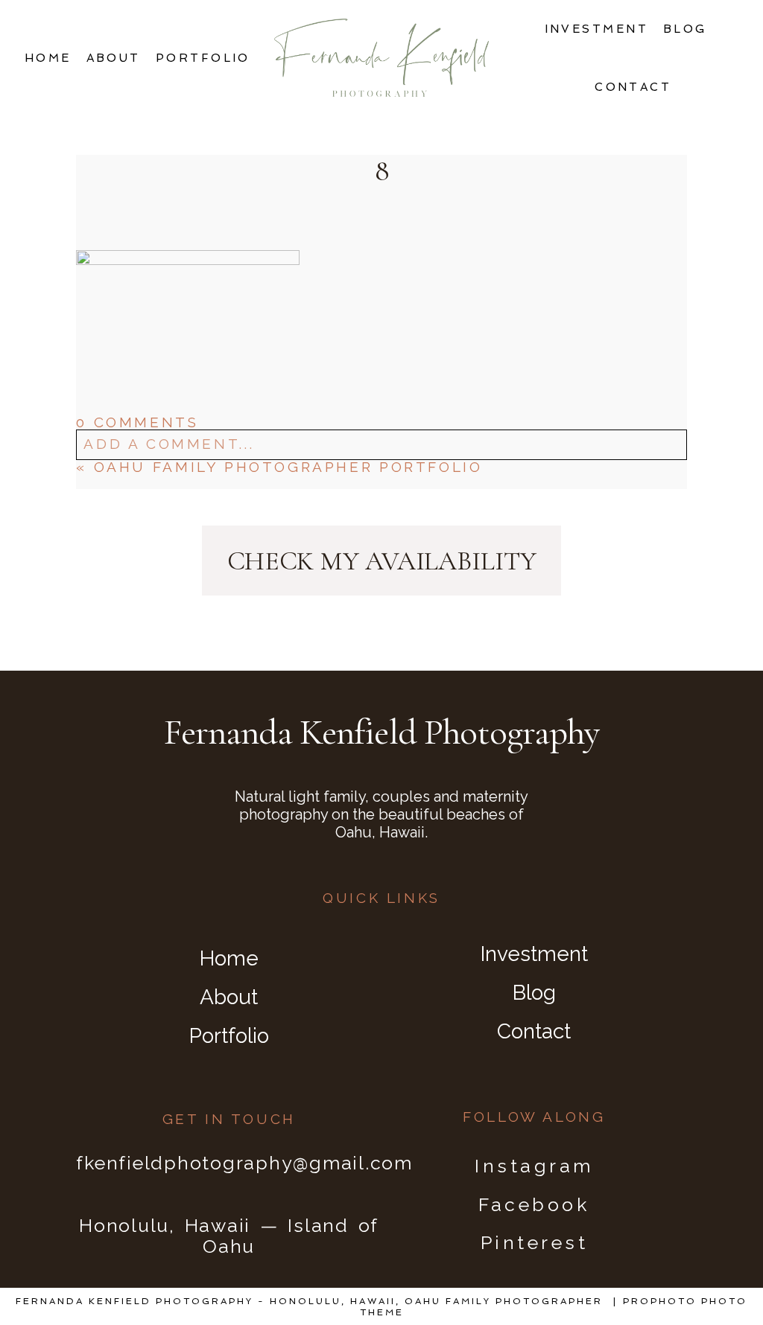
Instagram (534, 1166)
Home (48, 58)
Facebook (533, 1204)
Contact (633, 87)
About (113, 58)
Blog (685, 29)
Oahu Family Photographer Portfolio (288, 467)
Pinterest (535, 1242)
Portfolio (203, 58)
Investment (597, 29)
